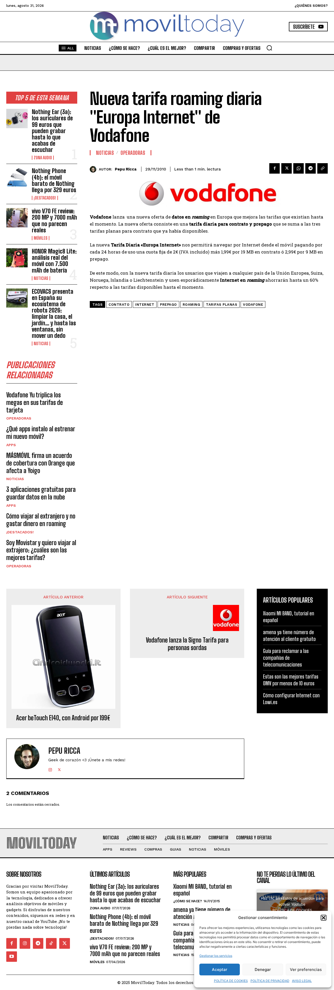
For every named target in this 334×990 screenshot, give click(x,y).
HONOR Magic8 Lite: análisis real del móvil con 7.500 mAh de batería (54, 261)
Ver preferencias (306, 969)
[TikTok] (51, 943)
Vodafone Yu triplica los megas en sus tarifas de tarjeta (34, 402)
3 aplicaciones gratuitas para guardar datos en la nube (41, 493)
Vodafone (253, 305)
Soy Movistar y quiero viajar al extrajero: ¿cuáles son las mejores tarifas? (41, 550)
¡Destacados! (45, 198)
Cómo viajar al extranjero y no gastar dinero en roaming (40, 519)
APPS (11, 445)
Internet (144, 305)
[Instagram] (50, 768)
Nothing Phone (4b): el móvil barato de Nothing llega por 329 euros (54, 180)
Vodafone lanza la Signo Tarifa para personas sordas (187, 644)
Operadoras (18, 418)
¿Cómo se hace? (187, 901)
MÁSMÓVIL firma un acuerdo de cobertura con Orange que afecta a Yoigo (40, 463)
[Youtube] (11, 956)
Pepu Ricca (125, 169)
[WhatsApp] (298, 168)
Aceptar (219, 969)
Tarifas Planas (221, 305)
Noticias (41, 278)
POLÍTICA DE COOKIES (231, 981)
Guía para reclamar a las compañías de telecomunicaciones (286, 658)
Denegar (263, 969)
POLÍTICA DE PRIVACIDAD (269, 981)
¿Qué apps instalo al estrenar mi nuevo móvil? (40, 432)
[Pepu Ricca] (94, 169)
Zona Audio (43, 158)
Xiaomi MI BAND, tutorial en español (202, 890)
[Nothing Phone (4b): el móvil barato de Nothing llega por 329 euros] (17, 177)
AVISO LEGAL (302, 981)
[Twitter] (286, 168)
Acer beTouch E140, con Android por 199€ (63, 718)
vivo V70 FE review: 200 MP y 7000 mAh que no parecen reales (54, 221)
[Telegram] (310, 168)
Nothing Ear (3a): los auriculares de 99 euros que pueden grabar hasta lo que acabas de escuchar (52, 130)
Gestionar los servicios (215, 956)
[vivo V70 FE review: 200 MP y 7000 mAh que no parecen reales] (17, 217)
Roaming (191, 305)
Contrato (119, 305)
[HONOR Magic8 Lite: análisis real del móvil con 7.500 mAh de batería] (17, 257)
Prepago (168, 305)
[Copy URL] (322, 168)
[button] (323, 917)
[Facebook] (274, 168)
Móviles (40, 238)
